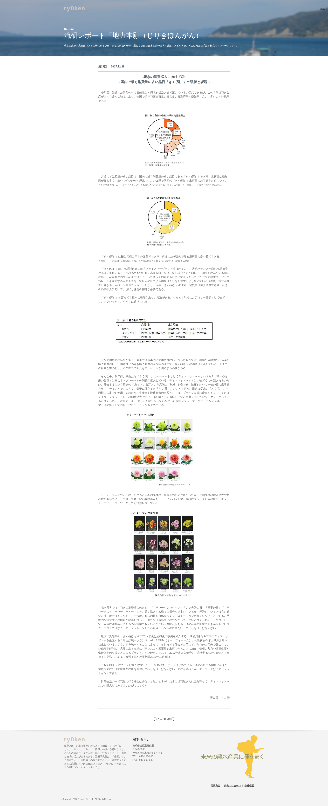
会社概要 (249, 785)
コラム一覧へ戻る (164, 719)
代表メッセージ (232, 785)
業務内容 (215, 785)
